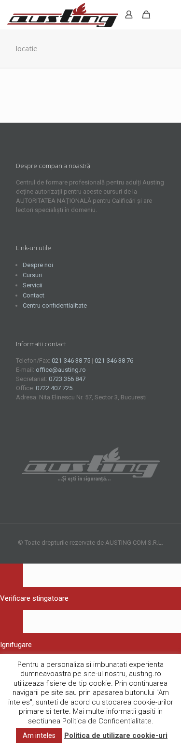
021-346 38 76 (114, 360)
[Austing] (62, 14)
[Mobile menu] (168, 14)
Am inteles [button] (39, 735)
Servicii (32, 285)
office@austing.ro (61, 369)
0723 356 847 (67, 378)
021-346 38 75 (71, 360)
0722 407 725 (54, 388)
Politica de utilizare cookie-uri (115, 735)
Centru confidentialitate (55, 305)
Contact (33, 295)
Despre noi (38, 265)
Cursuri (32, 275)
